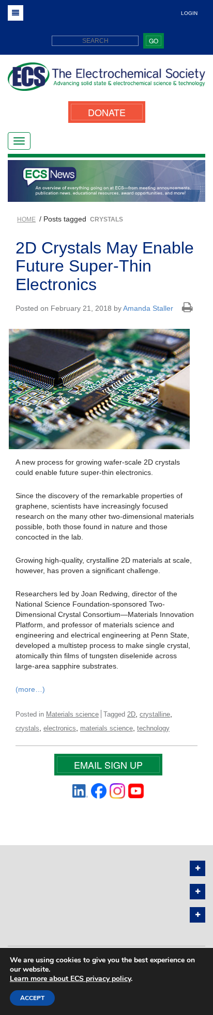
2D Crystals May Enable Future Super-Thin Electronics (105, 266)
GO (153, 40)
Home (26, 219)
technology (153, 728)
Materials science (72, 714)
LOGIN (189, 13)
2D (131, 714)
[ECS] (106, 80)
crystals (27, 728)
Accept (32, 998)
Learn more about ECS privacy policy (70, 979)
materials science (106, 728)
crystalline (155, 714)
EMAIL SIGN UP (108, 764)
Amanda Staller (148, 308)
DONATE (107, 112)
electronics (59, 728)
